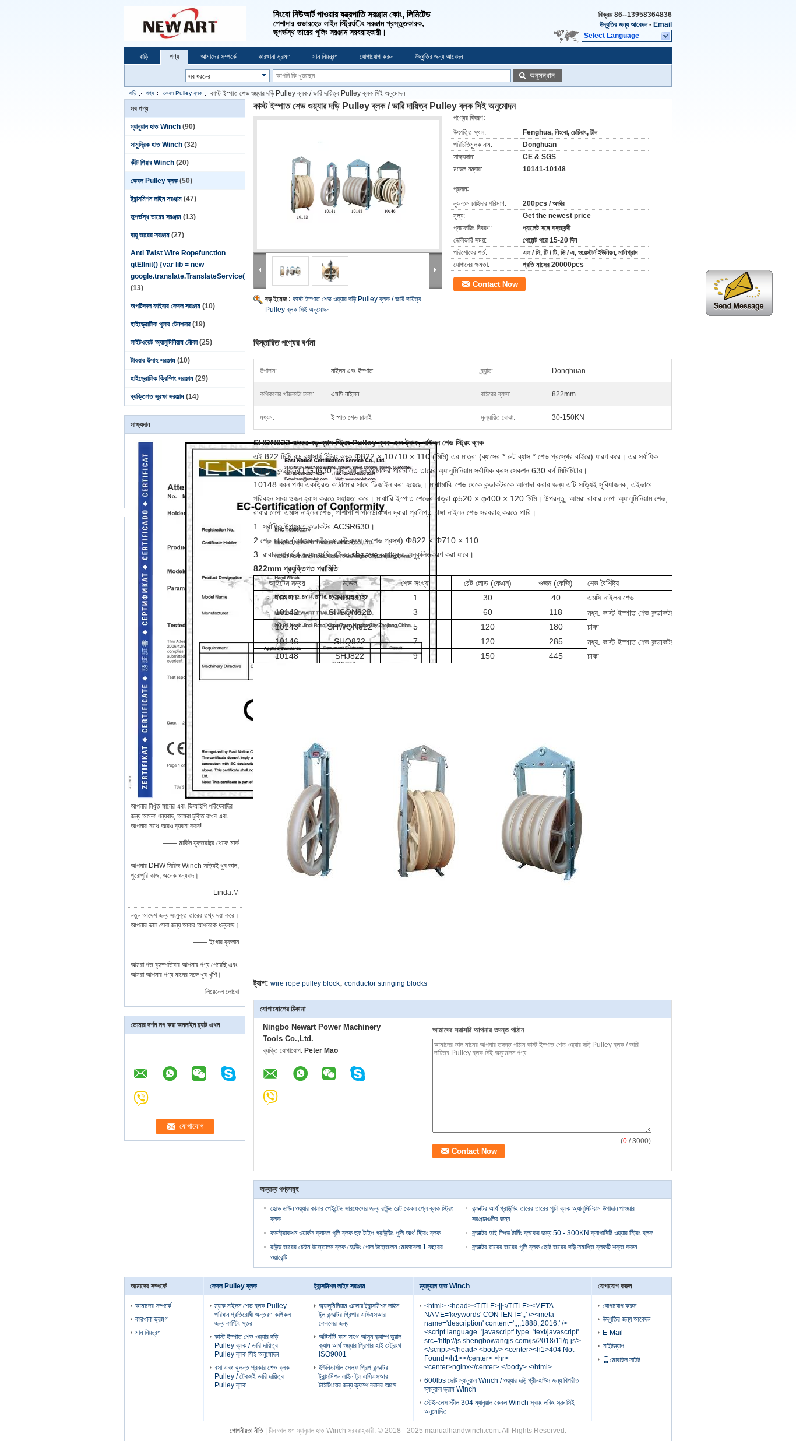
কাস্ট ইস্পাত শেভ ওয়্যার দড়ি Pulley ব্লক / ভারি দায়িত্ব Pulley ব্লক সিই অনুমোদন (246, 1345)
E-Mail (613, 1333)
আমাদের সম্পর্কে (218, 56)
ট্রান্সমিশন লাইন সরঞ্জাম (156, 199)
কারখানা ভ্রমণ (274, 56)
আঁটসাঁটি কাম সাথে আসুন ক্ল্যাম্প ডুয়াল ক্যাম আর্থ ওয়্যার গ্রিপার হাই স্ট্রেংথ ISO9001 (360, 1345)
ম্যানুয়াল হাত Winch (156, 126)
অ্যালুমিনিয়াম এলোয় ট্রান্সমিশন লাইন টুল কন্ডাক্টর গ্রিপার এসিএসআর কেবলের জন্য (359, 1314)
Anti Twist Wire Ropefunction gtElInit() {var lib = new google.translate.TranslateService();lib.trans (203, 264)
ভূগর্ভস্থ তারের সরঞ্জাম (156, 217)
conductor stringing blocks (385, 983)
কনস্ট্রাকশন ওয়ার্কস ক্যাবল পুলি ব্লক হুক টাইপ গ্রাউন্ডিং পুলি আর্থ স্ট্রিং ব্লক (355, 1233)
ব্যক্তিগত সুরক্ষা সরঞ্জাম (157, 396)
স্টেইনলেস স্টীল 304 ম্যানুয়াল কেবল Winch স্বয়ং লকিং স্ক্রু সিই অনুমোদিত (499, 1407)
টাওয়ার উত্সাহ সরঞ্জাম (153, 360)
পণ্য (174, 56)
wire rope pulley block (305, 983)
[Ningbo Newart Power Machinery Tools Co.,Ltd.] (666, 36)
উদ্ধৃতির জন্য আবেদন (623, 24)
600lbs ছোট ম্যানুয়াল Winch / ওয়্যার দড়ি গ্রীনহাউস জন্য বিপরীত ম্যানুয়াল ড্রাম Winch (501, 1384)
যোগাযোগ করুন (376, 56)
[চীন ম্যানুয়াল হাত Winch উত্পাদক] (198, 23)
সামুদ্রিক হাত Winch (156, 144)
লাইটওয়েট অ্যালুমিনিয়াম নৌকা (164, 342)
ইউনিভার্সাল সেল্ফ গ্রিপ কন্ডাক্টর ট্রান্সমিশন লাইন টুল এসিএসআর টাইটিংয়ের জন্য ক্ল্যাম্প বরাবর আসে (357, 1376)
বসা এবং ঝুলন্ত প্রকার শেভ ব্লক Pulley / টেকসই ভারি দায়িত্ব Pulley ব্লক (252, 1376)
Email (662, 24)
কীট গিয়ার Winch (152, 163)
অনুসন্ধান (542, 75)
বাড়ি (143, 56)
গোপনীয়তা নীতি (246, 1431)
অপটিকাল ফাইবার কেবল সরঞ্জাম (165, 306)
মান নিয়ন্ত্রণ (325, 56)
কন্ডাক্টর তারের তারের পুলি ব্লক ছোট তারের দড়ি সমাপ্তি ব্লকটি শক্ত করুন (554, 1247)
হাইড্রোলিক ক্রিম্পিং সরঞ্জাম (162, 378)
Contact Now (495, 284)
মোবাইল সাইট (625, 1360)
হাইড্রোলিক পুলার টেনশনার (161, 324)
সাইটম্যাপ (613, 1346)
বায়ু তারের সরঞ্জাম (150, 235)
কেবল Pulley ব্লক (182, 93)
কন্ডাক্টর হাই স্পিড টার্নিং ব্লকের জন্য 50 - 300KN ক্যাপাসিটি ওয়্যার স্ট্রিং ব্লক (562, 1233)
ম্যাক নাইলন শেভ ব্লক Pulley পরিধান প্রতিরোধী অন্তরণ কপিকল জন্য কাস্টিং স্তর (252, 1314)
